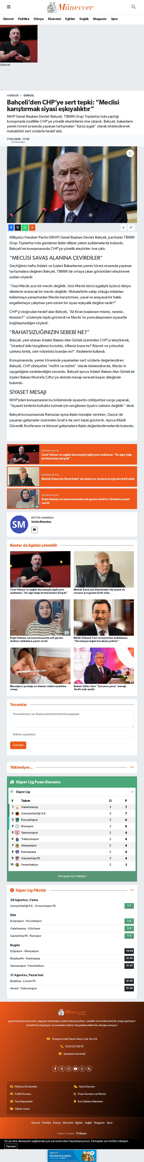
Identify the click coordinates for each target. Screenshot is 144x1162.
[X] (62, 1069)
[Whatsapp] (82, 1069)
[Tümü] (132, 767)
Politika (23, 19)
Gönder (18, 745)
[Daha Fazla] (32, 227)
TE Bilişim (81, 1133)
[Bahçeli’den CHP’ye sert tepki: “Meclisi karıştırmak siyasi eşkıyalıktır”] (72, 184)
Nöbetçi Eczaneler (26, 1086)
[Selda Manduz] (19, 524)
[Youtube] (75, 1069)
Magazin (99, 19)
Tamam (11, 1146)
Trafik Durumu (22, 1094)
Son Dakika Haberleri (90, 1101)
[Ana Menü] (8, 7)
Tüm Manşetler (23, 1101)
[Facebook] (55, 1069)
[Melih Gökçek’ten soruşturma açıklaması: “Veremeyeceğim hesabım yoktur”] (104, 617)
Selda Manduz (41, 521)
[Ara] (133, 7)
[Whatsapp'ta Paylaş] (25, 227)
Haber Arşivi (22, 1108)
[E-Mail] (34, 530)
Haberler (13, 95)
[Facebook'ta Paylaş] (11, 227)
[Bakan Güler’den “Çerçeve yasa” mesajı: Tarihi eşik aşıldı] (104, 665)
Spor (114, 19)
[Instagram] (69, 1069)
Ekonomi (54, 19)
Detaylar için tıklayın (72, 876)
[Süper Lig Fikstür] (132, 890)
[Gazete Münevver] (70, 7)
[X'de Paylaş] (18, 227)
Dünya (39, 19)
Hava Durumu (87, 1086)
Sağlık (83, 19)
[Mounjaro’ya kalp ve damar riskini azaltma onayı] (40, 665)
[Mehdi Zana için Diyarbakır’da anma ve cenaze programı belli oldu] (104, 569)
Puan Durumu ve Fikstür (92, 1094)
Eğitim (70, 19)
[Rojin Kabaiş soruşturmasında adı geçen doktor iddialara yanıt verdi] (40, 617)
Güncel (8, 19)
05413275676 (74, 1046)
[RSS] (89, 1069)
